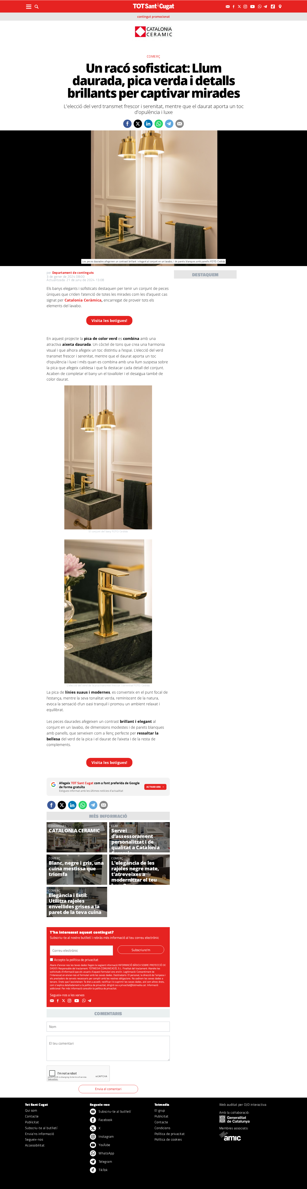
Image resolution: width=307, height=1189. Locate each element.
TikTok (103, 1169)
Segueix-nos (34, 1139)
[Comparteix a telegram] (169, 124)
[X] (239, 6)
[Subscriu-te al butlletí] (228, 6)
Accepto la (76, 959)
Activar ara (153, 787)
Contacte (32, 1116)
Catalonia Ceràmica (83, 300)
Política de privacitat (170, 1133)
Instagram (106, 1136)
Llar (114, 826)
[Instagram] (245, 6)
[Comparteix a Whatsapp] (159, 124)
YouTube (104, 1144)
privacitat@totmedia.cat (133, 985)
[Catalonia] (153, 31)
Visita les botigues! (109, 320)
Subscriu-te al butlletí (41, 1127)
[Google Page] (280, 6)
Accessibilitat (35, 1145)
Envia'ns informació (39, 1133)
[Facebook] (234, 6)
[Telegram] (266, 6)
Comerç (153, 56)
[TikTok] (273, 6)
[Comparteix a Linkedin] (148, 124)
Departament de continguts (73, 272)
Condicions (162, 1127)
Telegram (105, 1161)
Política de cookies (168, 1139)
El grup (160, 1110)
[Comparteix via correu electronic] (179, 124)
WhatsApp (106, 1153)
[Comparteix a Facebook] (127, 124)
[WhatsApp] (260, 6)
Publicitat (32, 1122)
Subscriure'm (141, 949)
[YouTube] (253, 6)
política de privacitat (84, 959)
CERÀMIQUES (57, 826)
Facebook (105, 1119)
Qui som (31, 1110)
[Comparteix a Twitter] (138, 124)
